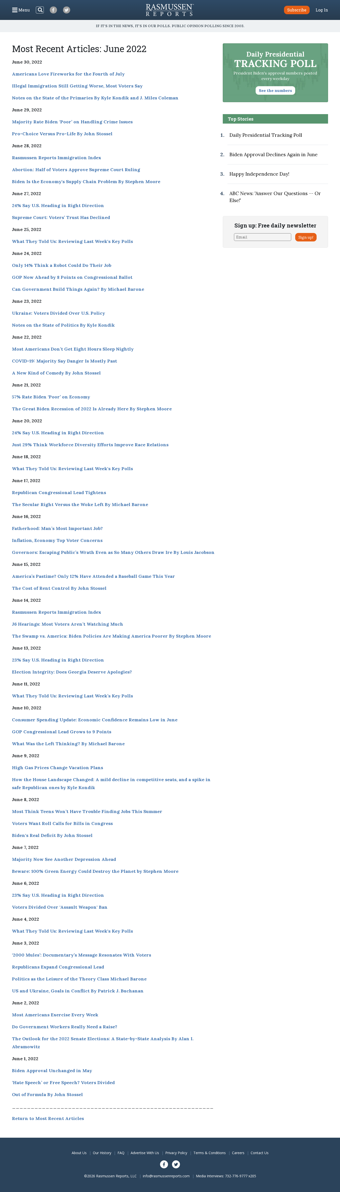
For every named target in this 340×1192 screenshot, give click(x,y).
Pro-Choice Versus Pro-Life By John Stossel (62, 134)
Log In (322, 10)
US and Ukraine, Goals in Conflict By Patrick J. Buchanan (78, 991)
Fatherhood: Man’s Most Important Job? (57, 528)
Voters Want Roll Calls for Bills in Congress (62, 823)
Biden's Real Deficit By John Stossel (52, 835)
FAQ (120, 1152)
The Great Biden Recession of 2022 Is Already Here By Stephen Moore (92, 409)
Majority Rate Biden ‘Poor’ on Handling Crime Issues (72, 122)
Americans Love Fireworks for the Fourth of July (68, 74)
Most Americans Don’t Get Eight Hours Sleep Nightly (73, 349)
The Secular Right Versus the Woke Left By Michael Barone (80, 504)
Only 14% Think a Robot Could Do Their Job (61, 265)
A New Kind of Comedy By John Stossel (56, 373)
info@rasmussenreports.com (166, 1176)
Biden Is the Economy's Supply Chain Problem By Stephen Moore (86, 181)
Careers (238, 1152)
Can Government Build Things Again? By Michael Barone (78, 289)
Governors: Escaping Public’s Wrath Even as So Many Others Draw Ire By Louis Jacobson (113, 552)
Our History (102, 1152)
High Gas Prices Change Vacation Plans (57, 767)
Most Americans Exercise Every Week (55, 1015)
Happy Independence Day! (259, 174)
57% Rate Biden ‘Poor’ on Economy (51, 397)
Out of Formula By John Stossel (47, 1094)
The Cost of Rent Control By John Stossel (59, 588)
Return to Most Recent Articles (48, 1118)
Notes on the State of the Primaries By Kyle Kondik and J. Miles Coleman (95, 98)
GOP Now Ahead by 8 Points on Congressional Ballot (72, 277)
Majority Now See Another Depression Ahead (64, 859)
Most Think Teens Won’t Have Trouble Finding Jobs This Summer (87, 811)
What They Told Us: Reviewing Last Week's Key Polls (72, 241)
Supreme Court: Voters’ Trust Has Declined (61, 217)
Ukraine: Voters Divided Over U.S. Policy (58, 313)
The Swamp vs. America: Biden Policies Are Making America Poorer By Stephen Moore (111, 636)
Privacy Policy (176, 1152)
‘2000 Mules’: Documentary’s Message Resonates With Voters (81, 955)
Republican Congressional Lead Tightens (59, 492)
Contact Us (260, 1152)
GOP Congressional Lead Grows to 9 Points (61, 732)
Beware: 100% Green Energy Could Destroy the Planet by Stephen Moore (95, 871)
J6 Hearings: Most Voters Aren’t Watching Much (67, 624)
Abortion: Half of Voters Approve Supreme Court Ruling (76, 169)
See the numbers (275, 90)
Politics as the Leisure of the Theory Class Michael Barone (79, 979)
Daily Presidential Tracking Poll (265, 135)
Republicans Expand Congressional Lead (58, 967)
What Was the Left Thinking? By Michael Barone (68, 743)
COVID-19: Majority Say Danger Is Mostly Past (64, 361)
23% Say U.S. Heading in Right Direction (58, 660)
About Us (79, 1152)
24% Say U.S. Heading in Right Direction (58, 205)
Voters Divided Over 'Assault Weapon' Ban (60, 907)
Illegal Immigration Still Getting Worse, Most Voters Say (77, 86)
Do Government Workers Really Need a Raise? (64, 1027)
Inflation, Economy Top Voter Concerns (57, 540)
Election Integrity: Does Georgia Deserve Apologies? (72, 672)
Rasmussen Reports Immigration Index (56, 157)
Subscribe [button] (296, 9)
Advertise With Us (145, 1152)
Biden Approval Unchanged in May (52, 1070)
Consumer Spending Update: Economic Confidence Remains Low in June (94, 720)
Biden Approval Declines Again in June (273, 154)
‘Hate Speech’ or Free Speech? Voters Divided (63, 1082)
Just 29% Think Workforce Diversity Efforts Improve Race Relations (90, 444)
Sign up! (305, 237)
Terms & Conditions (209, 1152)
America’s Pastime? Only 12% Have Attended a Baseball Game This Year (93, 576)
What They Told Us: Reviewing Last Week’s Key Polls (72, 696)
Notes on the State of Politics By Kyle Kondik (63, 325)
